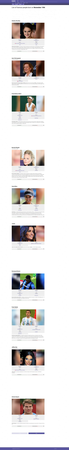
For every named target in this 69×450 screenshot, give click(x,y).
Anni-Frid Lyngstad (16, 58)
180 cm (19, 118)
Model (36, 44)
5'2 (37, 170)
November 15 (35, 40)
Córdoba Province (38, 329)
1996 (21, 418)
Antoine (20, 416)
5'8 (37, 43)
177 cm (19, 332)
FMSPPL (14, 1)
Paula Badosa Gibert (16, 93)
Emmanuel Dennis (16, 271)
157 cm (36, 170)
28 (20, 116)
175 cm (19, 421)
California (23, 43)
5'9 (37, 293)
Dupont (36, 416)
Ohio (23, 170)
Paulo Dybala (15, 307)
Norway (19, 81)
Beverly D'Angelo (16, 147)
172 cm (36, 43)
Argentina (34, 329)
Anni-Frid (20, 78)
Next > (36, 433)
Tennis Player (20, 210)
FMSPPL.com (18, 448)
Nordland (21, 81)
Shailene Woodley (16, 20)
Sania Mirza (14, 186)
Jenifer (13, 223)
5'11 (21, 118)
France (33, 243)
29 (20, 419)
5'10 (21, 332)
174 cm (36, 293)
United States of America (19, 43)
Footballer (20, 295)
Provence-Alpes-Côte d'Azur (37, 243)
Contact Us (55, 448)
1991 (38, 40)
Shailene (20, 40)
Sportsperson (36, 210)
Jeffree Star (14, 347)
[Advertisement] (34, 14)
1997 (21, 115)
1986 (38, 205)
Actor (20, 44)
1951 (38, 167)
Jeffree (20, 367)
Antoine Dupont (15, 396)
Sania (20, 206)
